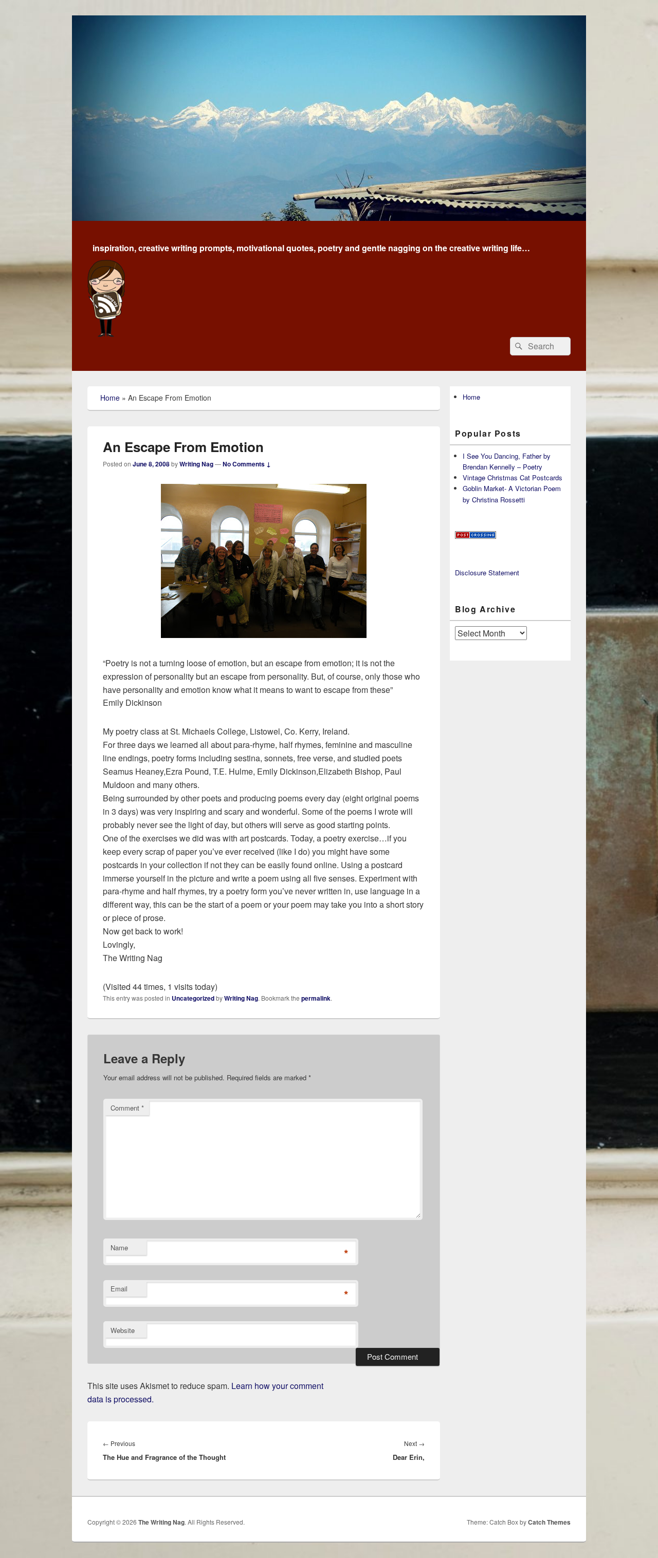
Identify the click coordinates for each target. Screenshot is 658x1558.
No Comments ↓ (247, 463)
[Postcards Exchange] (475, 536)
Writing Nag (196, 463)
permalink (316, 998)
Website (123, 1330)
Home (110, 397)
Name (119, 1247)
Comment (127, 1108)
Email (119, 1288)
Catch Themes (549, 1522)
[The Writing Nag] (329, 217)
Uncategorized (193, 998)
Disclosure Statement (487, 572)
